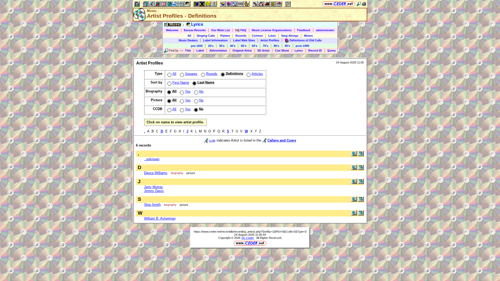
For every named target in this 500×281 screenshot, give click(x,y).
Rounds (240, 35)
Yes (188, 91)
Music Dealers (188, 40)
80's (276, 45)
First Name (180, 83)
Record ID (315, 50)
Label (200, 50)
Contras (257, 35)
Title (188, 50)
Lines (272, 35)
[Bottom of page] (361, 155)
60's (254, 45)
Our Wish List (220, 30)
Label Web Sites (244, 40)
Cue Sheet (282, 50)
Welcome (172, 30)
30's (221, 45)
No (201, 91)
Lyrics (299, 50)
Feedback (303, 30)
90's (287, 45)
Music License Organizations (272, 30)
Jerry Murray (153, 187)
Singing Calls (206, 35)
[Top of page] (354, 155)
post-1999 (302, 45)
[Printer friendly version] (364, 4)
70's (265, 45)
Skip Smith (152, 205)
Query (331, 50)
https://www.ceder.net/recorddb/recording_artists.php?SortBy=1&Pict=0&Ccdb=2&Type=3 (250, 231)
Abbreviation (218, 50)
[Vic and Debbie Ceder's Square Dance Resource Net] (339, 4)
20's (211, 45)
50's (243, 45)
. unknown (151, 159)
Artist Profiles (269, 40)
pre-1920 (197, 45)
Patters (225, 35)
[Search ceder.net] (359, 4)
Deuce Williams (155, 173)
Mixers (308, 35)
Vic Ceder (247, 237)
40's (232, 45)
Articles (257, 74)
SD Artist (263, 50)
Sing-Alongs (289, 35)
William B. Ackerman (160, 218)
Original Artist (242, 50)
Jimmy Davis (154, 191)
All (189, 35)
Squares (191, 74)
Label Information (215, 40)
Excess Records (195, 30)
